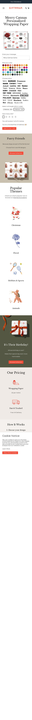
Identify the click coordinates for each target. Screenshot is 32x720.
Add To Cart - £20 (9, 128)
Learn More (6, 449)
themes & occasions (20, 197)
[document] (16, 444)
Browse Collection (16, 153)
